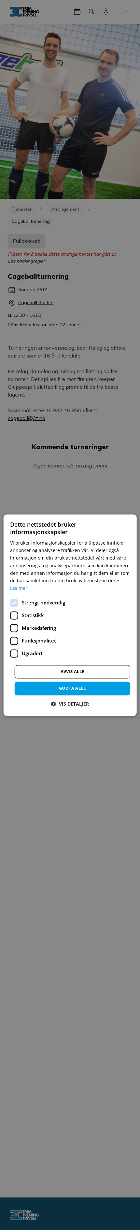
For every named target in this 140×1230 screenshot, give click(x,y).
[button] (70, 704)
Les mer (18, 588)
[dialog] (70, 615)
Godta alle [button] (72, 688)
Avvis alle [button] (72, 671)
